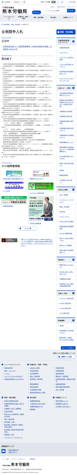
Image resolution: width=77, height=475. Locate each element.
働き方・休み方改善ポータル (67, 239)
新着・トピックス (10, 371)
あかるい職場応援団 (66, 233)
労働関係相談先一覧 (36, 406)
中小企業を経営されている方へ (67, 157)
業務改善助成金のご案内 (37, 392)
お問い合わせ (61, 7)
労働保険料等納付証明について (67, 129)
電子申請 (62, 211)
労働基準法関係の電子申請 (67, 122)
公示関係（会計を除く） (66, 181)
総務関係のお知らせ (62, 404)
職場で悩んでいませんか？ (67, 266)
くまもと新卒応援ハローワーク (67, 65)
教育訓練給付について (67, 142)
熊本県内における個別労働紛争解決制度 (67, 285)
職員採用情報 (64, 175)
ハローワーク (64, 52)
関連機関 (61, 320)
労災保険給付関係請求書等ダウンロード (67, 94)
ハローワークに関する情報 (67, 58)
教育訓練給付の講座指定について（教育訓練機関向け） (67, 149)
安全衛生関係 (34, 371)
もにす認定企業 (64, 313)
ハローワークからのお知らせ (13, 376)
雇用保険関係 (60, 373)
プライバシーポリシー (19, 459)
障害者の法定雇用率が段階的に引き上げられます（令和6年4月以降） (67, 103)
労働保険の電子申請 (66, 116)
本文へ (53, 7)
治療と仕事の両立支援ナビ (67, 164)
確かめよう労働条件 (66, 245)
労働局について (61, 397)
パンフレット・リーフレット (67, 201)
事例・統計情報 (10, 397)
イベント (7, 373)
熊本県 (62, 325)
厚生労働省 (72, 2)
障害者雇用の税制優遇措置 (67, 227)
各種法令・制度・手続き (39, 364)
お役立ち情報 (63, 190)
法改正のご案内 (35, 368)
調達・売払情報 (66, 32)
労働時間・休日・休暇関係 (12, 408)
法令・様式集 (64, 195)
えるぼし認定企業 (65, 303)
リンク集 (6, 459)
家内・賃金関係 (35, 376)
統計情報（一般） (10, 422)
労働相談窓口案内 (65, 279)
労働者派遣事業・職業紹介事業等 (65, 380)
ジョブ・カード (64, 216)
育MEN (62, 170)
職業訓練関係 (34, 384)
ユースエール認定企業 (67, 298)
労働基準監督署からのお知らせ (14, 379)
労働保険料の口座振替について (67, 136)
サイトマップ (71, 7)
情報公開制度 (34, 387)
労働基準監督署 (64, 47)
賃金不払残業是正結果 (11, 401)
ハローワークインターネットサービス (67, 79)
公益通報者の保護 (35, 389)
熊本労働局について (62, 401)
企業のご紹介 (63, 293)
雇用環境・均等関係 (36, 379)
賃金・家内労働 (9, 419)
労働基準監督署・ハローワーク (64, 42)
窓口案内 (33, 397)
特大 (62, 2)
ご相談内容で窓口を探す (37, 404)
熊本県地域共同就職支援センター (67, 72)
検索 (71, 10)
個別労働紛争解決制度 (63, 387)
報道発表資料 (8, 368)
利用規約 (32, 459)
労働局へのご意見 (66, 357)
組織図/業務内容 (35, 401)
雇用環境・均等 (9, 434)
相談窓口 (61, 260)
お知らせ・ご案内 (64, 88)
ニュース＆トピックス (12, 364)
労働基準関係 (60, 368)
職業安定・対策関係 (62, 376)
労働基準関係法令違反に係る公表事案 (14, 405)
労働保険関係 (60, 371)
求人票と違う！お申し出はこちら (67, 273)
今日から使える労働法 (67, 221)
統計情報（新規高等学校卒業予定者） (14, 431)
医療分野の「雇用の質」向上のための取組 (67, 338)
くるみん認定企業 (65, 308)
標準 (53, 2)
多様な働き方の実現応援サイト (67, 251)
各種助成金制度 (60, 384)
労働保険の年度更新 (66, 111)
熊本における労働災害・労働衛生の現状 (14, 415)
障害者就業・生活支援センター (67, 331)
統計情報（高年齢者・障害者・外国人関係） (14, 426)
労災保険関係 (34, 373)
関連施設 (33, 409)
